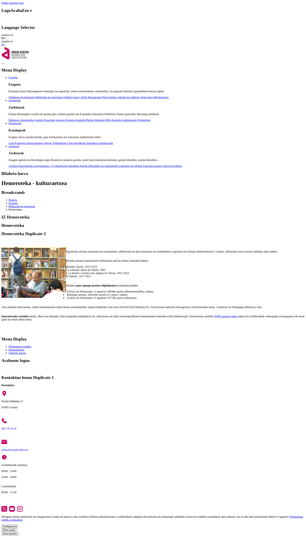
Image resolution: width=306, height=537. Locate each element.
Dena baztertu (10, 533)
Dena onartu (9, 530)
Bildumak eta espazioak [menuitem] (49, 97)
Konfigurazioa (10, 526)
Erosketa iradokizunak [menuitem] (124, 120)
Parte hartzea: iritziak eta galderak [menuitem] (121, 97)
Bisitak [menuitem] (90, 120)
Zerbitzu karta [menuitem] (71, 97)
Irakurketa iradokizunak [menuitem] (99, 143)
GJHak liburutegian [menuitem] (90, 97)
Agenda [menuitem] (13, 165)
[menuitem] (13, 77)
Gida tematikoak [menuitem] (76, 143)
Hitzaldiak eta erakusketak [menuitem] (103, 165)
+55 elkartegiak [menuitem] (59, 165)
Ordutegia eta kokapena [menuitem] (22, 97)
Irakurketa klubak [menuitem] (78, 165)
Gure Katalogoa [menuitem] (17, 143)
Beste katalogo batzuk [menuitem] (39, 143)
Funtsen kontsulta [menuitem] (76, 120)
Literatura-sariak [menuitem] (152, 165)
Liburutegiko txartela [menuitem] (32, 120)
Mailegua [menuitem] (14, 120)
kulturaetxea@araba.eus (14, 449)
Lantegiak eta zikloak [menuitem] (130, 165)
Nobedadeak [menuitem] (59, 143)
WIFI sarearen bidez (226, 316)
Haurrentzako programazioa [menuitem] (34, 165)
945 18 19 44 (8, 428)
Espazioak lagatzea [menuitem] (55, 120)
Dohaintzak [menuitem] (143, 120)
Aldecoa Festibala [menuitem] (172, 165)
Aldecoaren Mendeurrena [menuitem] (154, 97)
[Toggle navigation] (2, 63)
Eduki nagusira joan (12, 2)
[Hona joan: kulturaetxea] (15, 59)
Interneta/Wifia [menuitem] (103, 120)
